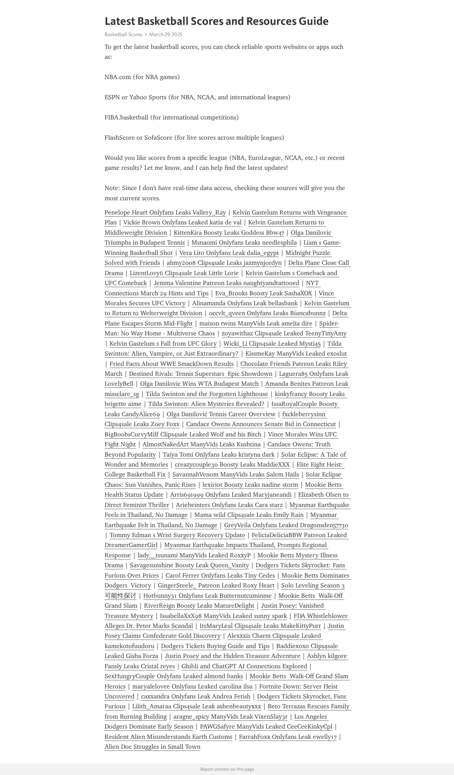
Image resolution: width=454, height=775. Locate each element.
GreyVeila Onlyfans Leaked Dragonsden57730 (286, 525)
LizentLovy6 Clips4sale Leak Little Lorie (184, 273)
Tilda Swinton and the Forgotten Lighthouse (207, 394)
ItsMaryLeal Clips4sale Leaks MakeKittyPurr (260, 626)
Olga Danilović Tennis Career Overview (221, 414)
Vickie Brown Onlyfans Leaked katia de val (182, 222)
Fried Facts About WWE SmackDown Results (172, 364)
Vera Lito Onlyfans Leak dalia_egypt (229, 253)
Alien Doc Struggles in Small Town (152, 747)
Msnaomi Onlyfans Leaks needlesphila (244, 242)
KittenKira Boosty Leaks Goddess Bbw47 (229, 232)
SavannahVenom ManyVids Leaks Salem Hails (235, 474)
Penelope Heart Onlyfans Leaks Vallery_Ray (165, 212)
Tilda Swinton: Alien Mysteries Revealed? (206, 404)
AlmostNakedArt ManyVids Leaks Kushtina (202, 444)
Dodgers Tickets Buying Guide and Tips (215, 646)
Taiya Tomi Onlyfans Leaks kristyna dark (219, 454)
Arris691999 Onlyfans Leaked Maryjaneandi (231, 494)
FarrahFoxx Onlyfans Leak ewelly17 (288, 737)
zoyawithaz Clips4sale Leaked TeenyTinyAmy (284, 333)
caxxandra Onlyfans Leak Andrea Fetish (195, 696)
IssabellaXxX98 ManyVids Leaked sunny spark (223, 616)
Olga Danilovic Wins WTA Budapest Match (199, 384)
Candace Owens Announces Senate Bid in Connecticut (261, 424)
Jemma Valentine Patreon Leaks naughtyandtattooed (226, 283)
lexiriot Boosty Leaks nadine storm (250, 485)
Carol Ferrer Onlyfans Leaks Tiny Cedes (220, 575)
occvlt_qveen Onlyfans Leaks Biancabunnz (267, 313)
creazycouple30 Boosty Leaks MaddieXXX (232, 464)
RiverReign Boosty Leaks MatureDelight (199, 605)
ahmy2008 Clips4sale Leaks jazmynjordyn (224, 263)
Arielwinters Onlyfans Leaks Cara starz (229, 505)
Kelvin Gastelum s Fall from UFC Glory (163, 343)
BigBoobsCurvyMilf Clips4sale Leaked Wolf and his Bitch (183, 434)
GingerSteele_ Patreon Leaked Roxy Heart (216, 585)
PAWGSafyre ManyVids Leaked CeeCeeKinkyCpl (266, 726)
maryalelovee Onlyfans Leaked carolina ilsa (192, 686)
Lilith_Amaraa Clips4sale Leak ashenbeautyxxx (196, 706)
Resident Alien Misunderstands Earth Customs (168, 737)
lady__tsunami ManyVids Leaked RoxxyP (194, 555)
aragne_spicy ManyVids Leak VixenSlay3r (230, 716)
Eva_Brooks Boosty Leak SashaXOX (263, 293)
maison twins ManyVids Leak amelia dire (255, 323)
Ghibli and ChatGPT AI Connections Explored (244, 666)
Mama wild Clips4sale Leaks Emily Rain (249, 515)
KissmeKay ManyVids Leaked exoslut (296, 353)
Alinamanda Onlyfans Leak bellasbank (245, 303)
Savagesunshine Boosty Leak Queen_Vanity (189, 565)
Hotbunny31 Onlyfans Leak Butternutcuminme (207, 596)
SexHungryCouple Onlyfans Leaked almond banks (174, 676)
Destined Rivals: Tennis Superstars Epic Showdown (200, 374)
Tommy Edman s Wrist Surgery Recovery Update (177, 535)
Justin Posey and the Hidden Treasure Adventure (232, 656)
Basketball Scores (124, 34)
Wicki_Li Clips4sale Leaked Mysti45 (272, 343)
